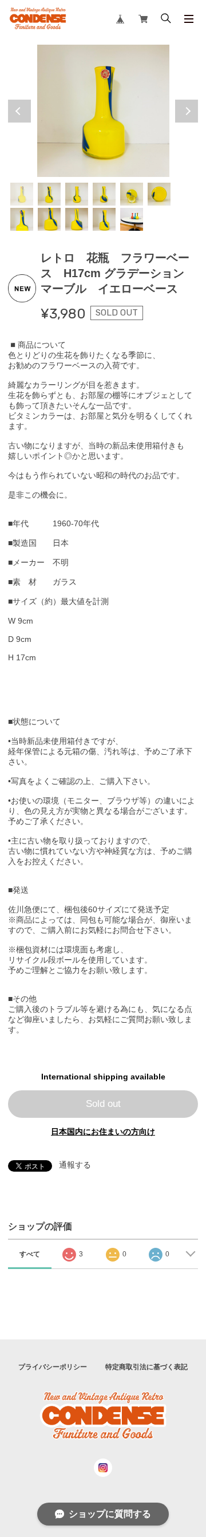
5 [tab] (131, 194)
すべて (29, 1254)
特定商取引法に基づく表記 (146, 1367)
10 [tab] (104, 219)
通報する (75, 1164)
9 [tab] (76, 219)
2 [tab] (49, 194)
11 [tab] (131, 219)
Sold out (103, 1103)
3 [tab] (76, 194)
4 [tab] (104, 194)
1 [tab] (21, 194)
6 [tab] (159, 194)
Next (186, 111)
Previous (19, 111)
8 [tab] (49, 219)
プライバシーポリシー (52, 1367)
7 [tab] (21, 219)
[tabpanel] (103, 110)
